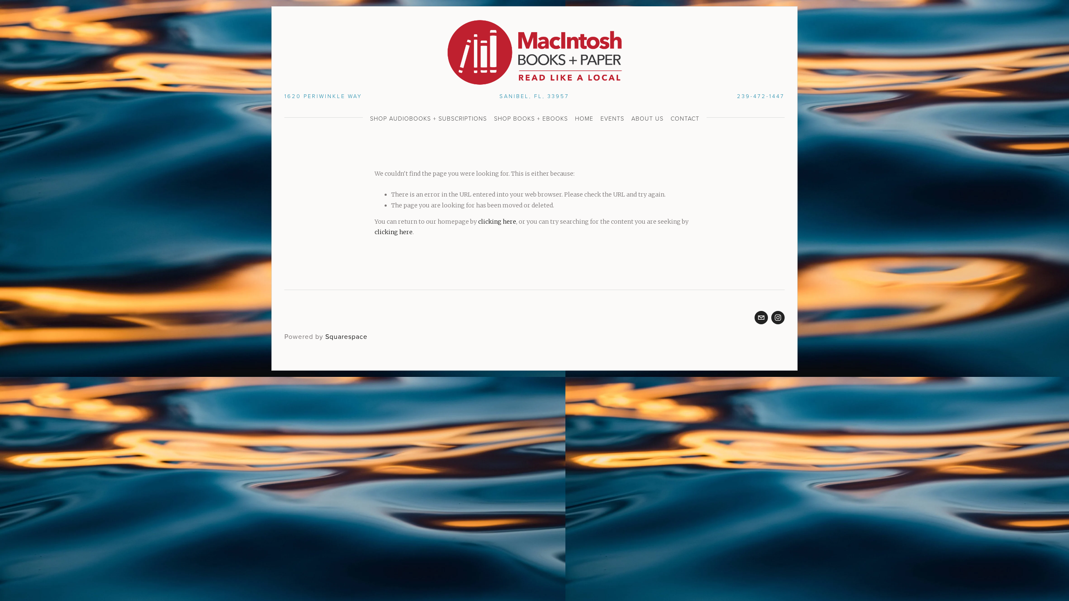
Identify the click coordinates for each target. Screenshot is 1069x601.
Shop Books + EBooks (531, 118)
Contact (685, 118)
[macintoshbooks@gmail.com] (761, 317)
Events (612, 118)
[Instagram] (778, 317)
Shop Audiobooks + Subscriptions (428, 118)
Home (584, 118)
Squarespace (346, 336)
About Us (647, 118)
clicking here (497, 221)
